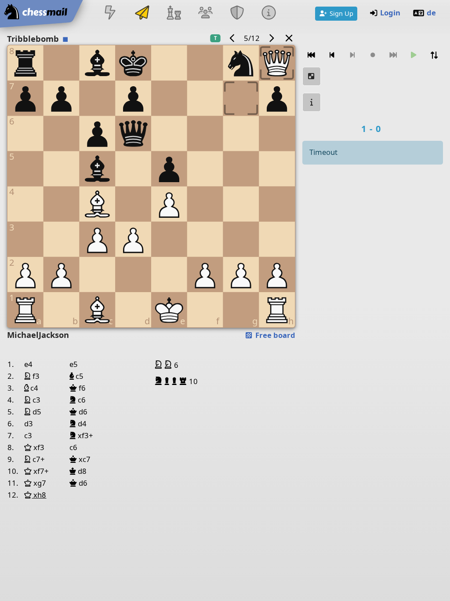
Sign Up (341, 13)
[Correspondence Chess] (142, 13)
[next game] (271, 38)
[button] (159, 364)
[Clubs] (237, 13)
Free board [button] (274, 335)
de (431, 12)
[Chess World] (173, 13)
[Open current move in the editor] (311, 76)
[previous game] (232, 38)
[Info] (269, 13)
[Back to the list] (289, 38)
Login (390, 12)
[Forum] (205, 13)
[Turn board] (434, 55)
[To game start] (311, 55)
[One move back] (332, 55)
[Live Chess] (110, 13)
